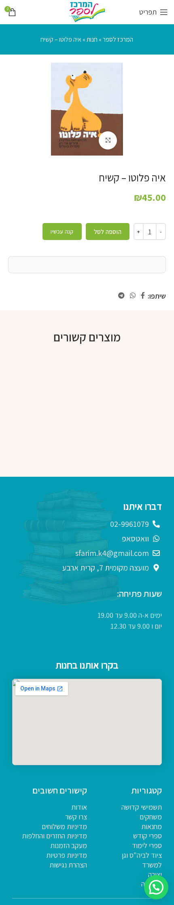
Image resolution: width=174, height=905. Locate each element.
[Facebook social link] (143, 295)
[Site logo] (87, 11)
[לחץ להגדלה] (108, 140)
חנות (92, 39)
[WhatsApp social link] (132, 295)
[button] (156, 887)
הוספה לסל (107, 231)
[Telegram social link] (121, 295)
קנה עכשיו (62, 231)
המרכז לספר (118, 39)
